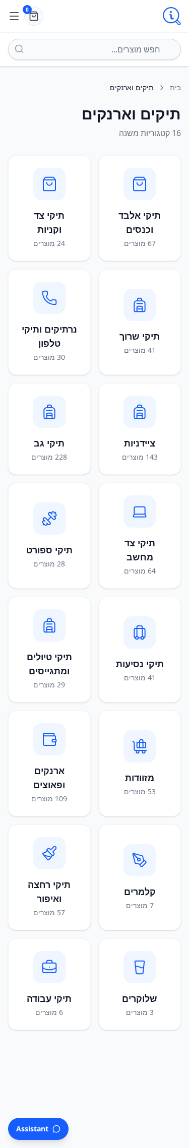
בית (175, 87)
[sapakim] (172, 16)
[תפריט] (14, 16)
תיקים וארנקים (132, 87)
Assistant (32, 1128)
